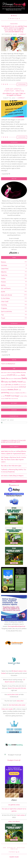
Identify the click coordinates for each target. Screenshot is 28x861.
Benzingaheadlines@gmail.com (16, 626)
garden (4, 384)
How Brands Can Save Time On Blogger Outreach (14, 94)
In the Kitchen (5, 298)
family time (7, 382)
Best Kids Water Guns (15, 466)
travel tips (8, 398)
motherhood (22, 387)
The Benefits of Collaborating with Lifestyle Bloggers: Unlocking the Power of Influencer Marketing (14, 29)
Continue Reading (22, 84)
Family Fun (4, 275)
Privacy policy (21, 847)
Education (4, 272)
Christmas (4, 265)
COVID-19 (11, 375)
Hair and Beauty (5, 288)
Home (4, 847)
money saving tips (15, 387)
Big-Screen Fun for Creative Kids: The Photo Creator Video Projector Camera (13, 460)
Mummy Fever (14, 857)
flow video (4, 466)
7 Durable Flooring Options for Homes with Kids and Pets (13, 441)
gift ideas (8, 384)
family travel (17, 381)
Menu (14, 15)
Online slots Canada (7, 709)
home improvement (22, 384)
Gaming (3, 285)
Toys (2, 315)
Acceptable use (11, 847)
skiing (21, 392)
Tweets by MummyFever (8, 364)
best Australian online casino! (17, 705)
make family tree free (7, 451)
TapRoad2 (4, 469)
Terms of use (14, 849)
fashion (24, 382)
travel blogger (15, 396)
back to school (7, 372)
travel (7, 395)
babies (2, 372)
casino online (20, 701)
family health (11, 378)
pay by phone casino (12, 694)
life (6, 387)
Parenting (20, 91)
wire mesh (4, 476)
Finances (3, 282)
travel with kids (14, 398)
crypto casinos (21, 815)
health (16, 384)
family (23, 375)
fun (1, 384)
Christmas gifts (3, 375)
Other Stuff (9, 91)
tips (24, 393)
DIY (16, 375)
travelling (21, 396)
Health (3, 292)
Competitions (4, 268)
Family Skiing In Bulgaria (16, 476)
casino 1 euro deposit (14, 821)
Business (14, 24)
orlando (20, 389)
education (19, 375)
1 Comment (22, 34)
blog (11, 372)
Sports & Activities (6, 311)
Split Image (4, 457)
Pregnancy (4, 308)
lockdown (8, 387)
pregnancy (17, 392)
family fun (4, 378)
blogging (14, 372)
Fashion (3, 278)
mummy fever (13, 389)
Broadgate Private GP (14, 760)
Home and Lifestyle (13, 89)
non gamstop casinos (14, 805)
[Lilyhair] (14, 793)
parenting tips (12, 392)
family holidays (17, 378)
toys (3, 396)
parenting (5, 392)
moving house (4, 389)
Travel (3, 318)
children (18, 372)
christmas (23, 372)
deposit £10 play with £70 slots (17, 688)
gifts (13, 384)
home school (3, 387)
